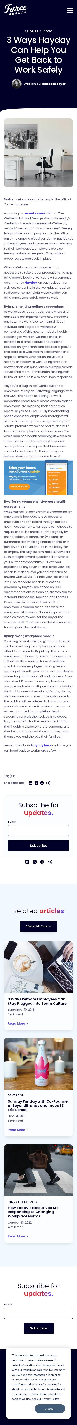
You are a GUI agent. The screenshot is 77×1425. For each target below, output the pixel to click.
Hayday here (41, 745)
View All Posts (38, 926)
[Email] (47, 783)
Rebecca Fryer (54, 84)
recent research (37, 213)
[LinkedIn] (30, 783)
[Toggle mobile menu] (70, 9)
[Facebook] (42, 783)
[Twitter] (36, 783)
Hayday (31, 282)
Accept (49, 1408)
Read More (16, 1023)
